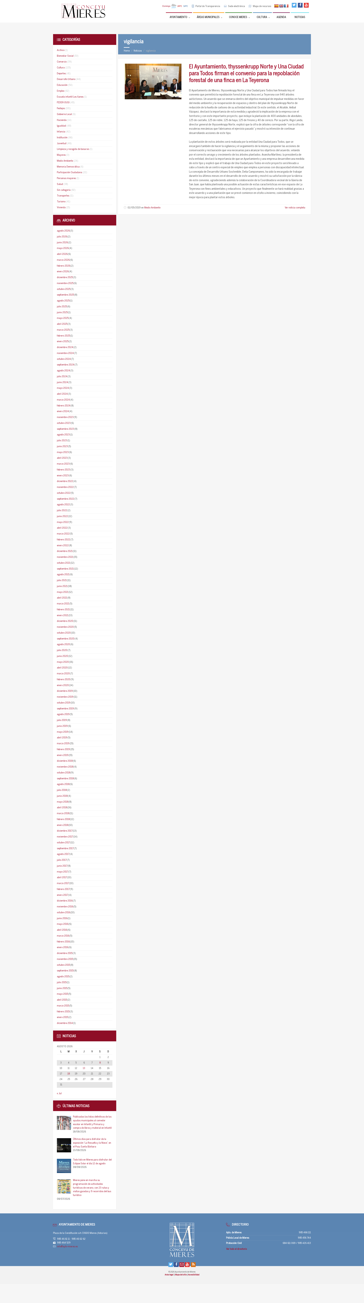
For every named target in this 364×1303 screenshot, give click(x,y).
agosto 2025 (63, 301)
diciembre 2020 (65, 621)
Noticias (138, 51)
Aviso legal (169, 1275)
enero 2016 (62, 947)
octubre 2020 (64, 633)
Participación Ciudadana (69, 172)
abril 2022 (62, 528)
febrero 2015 (63, 1011)
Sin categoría (64, 190)
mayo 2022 (63, 522)
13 (84, 1068)
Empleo (60, 91)
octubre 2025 (63, 289)
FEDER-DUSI (63, 102)
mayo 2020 (63, 662)
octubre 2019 (63, 703)
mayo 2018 (62, 802)
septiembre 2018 (65, 778)
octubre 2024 (64, 359)
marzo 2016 (63, 936)
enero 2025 (62, 341)
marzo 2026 (63, 260)
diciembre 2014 (65, 1023)
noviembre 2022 (65, 487)
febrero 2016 (63, 942)
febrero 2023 (63, 470)
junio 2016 (62, 918)
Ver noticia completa (295, 208)
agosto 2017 (63, 854)
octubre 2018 (63, 773)
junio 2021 (62, 586)
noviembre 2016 (65, 906)
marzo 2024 (63, 400)
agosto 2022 (63, 504)
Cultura (61, 68)
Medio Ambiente (152, 208)
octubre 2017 (63, 842)
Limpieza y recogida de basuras (73, 149)
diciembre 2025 (65, 277)
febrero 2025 (63, 336)
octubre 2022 (64, 493)
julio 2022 (62, 510)
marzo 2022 (63, 534)
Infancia (61, 132)
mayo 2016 (62, 924)
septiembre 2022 (65, 499)
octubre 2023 (64, 423)
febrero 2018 (63, 819)
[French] (286, 6)
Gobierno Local (64, 114)
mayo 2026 (63, 248)
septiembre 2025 (65, 295)
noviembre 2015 (65, 959)
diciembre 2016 (65, 901)
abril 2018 (62, 807)
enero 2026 (63, 271)
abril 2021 (62, 598)
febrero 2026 (63, 266)
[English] (281, 6)
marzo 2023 (63, 464)
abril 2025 (62, 324)
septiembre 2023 (65, 429)
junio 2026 (62, 242)
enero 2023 (63, 475)
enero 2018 (62, 825)
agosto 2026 (63, 231)
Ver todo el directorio (236, 1249)
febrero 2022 (63, 539)
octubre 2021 (63, 563)
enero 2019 (62, 755)
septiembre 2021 (65, 569)
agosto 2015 (63, 976)
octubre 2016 (63, 912)
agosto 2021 (63, 574)
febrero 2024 (63, 406)
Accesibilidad (193, 1275)
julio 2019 (62, 720)
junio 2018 (62, 796)
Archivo (60, 50)
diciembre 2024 (65, 347)
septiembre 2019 (65, 708)
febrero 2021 (63, 609)
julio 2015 (62, 982)
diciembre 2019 (65, 691)
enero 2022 (63, 545)
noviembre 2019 (65, 697)
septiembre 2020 (65, 639)
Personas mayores (66, 178)
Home (127, 51)
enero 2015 (62, 1017)
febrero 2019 (63, 749)
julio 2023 (62, 440)
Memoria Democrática (68, 167)
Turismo (61, 201)
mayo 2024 (63, 388)
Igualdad (61, 126)
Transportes (63, 196)
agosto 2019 (63, 714)
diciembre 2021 (65, 551)
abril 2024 (62, 394)
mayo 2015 (62, 994)
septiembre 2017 (65, 848)
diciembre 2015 (64, 953)
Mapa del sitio (181, 1275)
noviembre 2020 (65, 627)
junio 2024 (62, 382)
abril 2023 (62, 458)
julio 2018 (62, 790)
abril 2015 (62, 1000)
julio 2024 (62, 376)
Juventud (61, 143)
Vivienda (61, 207)
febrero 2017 (63, 889)
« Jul (59, 1093)
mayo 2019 (62, 732)
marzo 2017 (63, 883)
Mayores (61, 155)
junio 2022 (62, 516)
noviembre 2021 (65, 557)
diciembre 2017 (64, 831)
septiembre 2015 (65, 971)
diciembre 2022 (65, 481)
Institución (62, 137)
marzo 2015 (63, 1006)
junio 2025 (62, 312)
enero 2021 (62, 615)
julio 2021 (62, 580)
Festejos (61, 108)
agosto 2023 (63, 435)
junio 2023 (62, 446)
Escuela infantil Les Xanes (70, 97)
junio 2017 (62, 866)
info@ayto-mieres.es (67, 1246)
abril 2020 (62, 668)
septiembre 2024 (65, 365)
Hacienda (62, 120)
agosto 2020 (63, 644)
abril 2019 (62, 737)
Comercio (62, 62)
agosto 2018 (63, 784)
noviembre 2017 (65, 837)
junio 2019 (62, 726)
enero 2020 (63, 685)
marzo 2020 (63, 673)
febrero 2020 (63, 679)
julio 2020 (62, 650)
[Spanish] (276, 6)
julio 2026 (62, 237)
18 (68, 1074)
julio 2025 (62, 306)
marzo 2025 (63, 330)
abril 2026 (62, 254)
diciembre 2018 (65, 761)
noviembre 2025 (65, 283)
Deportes (61, 73)
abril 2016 (62, 930)
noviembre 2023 (65, 417)
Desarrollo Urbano (66, 79)
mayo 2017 (62, 872)
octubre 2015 (63, 965)
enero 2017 (62, 895)
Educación (62, 85)
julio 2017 (62, 860)
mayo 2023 (63, 452)
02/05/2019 (134, 208)
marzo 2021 (63, 604)
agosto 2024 (63, 370)
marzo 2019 (63, 743)
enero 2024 (63, 411)
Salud (60, 184)
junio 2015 (62, 988)
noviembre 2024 (65, 353)
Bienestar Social (65, 56)
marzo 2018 (63, 813)
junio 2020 (62, 656)
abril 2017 (62, 877)
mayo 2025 (62, 318)
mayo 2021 (62, 592)
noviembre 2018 (65, 767)
